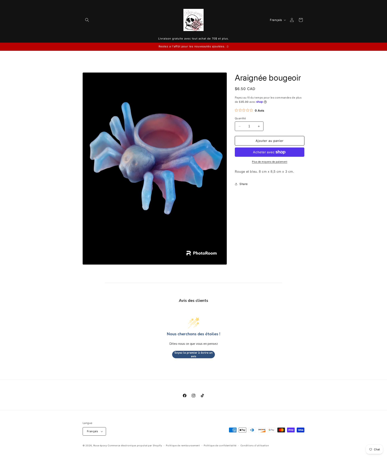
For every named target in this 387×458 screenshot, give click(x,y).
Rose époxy (100, 445)
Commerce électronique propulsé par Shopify (135, 445)
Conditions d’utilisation (254, 445)
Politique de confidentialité (220, 445)
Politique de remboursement (183, 445)
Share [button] (243, 184)
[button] (87, 20)
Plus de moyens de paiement (269, 161)
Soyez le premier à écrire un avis (193, 354)
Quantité (240, 118)
